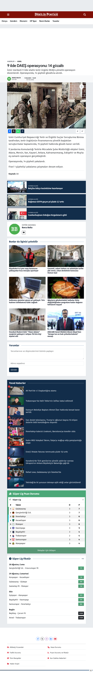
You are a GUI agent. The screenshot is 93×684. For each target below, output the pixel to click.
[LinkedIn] (51, 639)
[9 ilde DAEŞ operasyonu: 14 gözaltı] (46, 105)
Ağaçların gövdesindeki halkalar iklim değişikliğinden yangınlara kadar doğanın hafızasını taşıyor (65, 302)
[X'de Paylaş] (14, 131)
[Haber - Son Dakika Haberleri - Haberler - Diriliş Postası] (46, 14)
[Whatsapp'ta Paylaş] (18, 131)
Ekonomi (23, 21)
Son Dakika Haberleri (58, 658)
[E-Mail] (24, 232)
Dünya (4, 21)
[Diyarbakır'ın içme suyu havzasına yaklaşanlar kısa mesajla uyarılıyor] (27, 256)
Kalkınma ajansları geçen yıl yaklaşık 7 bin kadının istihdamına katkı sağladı (27, 301)
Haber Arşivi (14, 664)
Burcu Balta (27, 227)
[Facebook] (38, 639)
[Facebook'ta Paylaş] (9, 131)
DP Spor (33, 21)
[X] (42, 639)
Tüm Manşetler (15, 658)
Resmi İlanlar (44, 21)
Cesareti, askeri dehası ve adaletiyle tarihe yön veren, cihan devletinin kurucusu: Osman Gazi (65, 270)
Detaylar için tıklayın (47, 550)
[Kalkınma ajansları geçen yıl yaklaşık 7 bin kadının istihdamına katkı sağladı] (27, 287)
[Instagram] (46, 639)
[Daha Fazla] (22, 131)
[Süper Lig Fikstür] (83, 559)
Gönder (14, 370)
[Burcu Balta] (14, 229)
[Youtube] (55, 639)
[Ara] (84, 14)
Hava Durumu (56, 647)
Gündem (13, 21)
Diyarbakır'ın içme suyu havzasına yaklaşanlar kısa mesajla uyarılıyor (23, 269)
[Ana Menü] (8, 14)
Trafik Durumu (15, 653)
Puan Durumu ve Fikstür (59, 653)
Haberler (10, 61)
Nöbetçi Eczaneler (17, 647)
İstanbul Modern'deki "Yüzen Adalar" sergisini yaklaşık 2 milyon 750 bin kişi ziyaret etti (25, 334)
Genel (19, 61)
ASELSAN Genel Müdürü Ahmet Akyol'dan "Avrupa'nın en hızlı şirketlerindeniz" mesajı (64, 334)
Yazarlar (56, 21)
